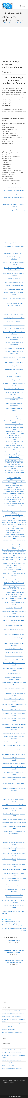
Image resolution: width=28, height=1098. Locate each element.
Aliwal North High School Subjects (14, 656)
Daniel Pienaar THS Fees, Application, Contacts (14, 709)
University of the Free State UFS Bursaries (11, 1011)
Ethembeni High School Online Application (14, 733)
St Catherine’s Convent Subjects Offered (14, 592)
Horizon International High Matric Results (14, 414)
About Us (5, 1080)
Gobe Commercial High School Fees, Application (14, 754)
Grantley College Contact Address (14, 289)
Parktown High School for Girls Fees (14, 515)
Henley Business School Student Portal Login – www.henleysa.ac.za (14, 951)
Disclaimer (6, 1082)
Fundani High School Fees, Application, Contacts (14, 745)
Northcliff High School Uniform (14, 505)
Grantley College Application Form (14, 285)
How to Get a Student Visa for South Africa (11, 1024)
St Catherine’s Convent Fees (14, 596)
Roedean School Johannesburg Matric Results (14, 550)
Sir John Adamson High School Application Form (14, 581)
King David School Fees (14, 464)
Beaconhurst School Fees (14, 673)
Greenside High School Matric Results (14, 328)
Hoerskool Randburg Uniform (14, 373)
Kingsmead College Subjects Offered (14, 491)
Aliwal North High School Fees (14, 652)
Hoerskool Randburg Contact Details (14, 362)
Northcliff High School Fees (14, 501)
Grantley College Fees (14, 278)
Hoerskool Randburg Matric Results (14, 369)
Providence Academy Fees (14, 532)
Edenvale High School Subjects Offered (14, 246)
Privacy (11, 1080)
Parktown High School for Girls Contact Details (14, 522)
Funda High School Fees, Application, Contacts (14, 742)
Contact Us (13, 1082)
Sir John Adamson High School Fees (14, 579)
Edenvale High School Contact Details (14, 243)
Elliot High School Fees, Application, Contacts (14, 724)
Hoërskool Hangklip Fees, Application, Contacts (14, 822)
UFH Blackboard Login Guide (8, 1029)
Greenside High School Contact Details (14, 314)
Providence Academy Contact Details (14, 528)
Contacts (12, 911)
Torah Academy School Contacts (14, 607)
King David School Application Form (14, 462)
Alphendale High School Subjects (14, 659)
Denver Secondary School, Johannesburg (14, 210)
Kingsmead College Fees (14, 487)
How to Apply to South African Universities (11, 1016)
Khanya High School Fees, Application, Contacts (14, 869)
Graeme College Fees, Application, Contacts (14, 763)
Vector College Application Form (14, 625)
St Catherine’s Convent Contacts (14, 594)
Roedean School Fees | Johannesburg (14, 551)
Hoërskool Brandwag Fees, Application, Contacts (14, 805)
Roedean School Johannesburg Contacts (14, 544)
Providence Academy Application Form (14, 534)
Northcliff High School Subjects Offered (14, 499)
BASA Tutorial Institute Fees (14, 187)
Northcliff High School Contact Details (14, 497)
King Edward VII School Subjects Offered (14, 472)
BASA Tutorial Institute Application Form (14, 194)
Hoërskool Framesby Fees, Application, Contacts (14, 819)
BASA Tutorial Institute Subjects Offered (14, 190)
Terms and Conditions (19, 1080)
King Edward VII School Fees (14, 478)
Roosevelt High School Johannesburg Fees (14, 563)
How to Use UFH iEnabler (7, 1026)
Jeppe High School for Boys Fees (14, 445)
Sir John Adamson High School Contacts (14, 583)
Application (7, 911)
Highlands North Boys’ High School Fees (14, 348)
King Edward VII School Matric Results (14, 476)
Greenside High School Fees (14, 321)
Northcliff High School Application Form (14, 503)
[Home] (2, 22)
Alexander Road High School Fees (14, 649)
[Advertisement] (14, 45)
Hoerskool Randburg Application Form (14, 380)
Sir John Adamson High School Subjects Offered (14, 577)
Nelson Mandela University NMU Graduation (12, 1032)
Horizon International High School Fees (14, 389)
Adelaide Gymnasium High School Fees (14, 634)
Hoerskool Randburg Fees (14, 376)
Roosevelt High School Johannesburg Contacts (14, 557)
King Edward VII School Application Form (14, 479)
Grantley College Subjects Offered (14, 282)
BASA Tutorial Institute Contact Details (14, 201)
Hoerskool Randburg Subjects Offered (14, 366)
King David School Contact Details (14, 460)
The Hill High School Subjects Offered (14, 616)
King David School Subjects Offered (14, 458)
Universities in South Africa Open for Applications (13, 1013)
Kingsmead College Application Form (14, 489)
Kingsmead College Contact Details (14, 485)
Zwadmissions (8, 72)
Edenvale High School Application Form (14, 253)
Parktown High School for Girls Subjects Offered (14, 520)
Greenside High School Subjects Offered (14, 318)
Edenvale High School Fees (14, 250)
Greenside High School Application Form (14, 325)
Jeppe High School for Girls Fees (14, 431)
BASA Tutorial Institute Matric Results (14, 197)
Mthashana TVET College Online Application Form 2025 (14, 961)
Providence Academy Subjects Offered (14, 530)
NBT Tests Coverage (14, 940)
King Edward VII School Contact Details (14, 470)
